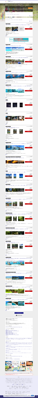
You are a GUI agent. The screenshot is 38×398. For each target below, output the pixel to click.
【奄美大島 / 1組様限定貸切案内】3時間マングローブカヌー (12, 242)
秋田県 (12, 330)
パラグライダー (17, 14)
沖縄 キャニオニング (23, 378)
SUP (14, 14)
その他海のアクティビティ (16, 344)
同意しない (29, 395)
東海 (6, 332)
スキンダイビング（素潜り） (24, 343)
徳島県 (7, 333)
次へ (21, 315)
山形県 (14, 330)
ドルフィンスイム (10, 343)
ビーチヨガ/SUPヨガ (20, 343)
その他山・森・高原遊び (13, 347)
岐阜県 (9, 332)
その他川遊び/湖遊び (15, 349)
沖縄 (6, 335)
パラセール (26, 342)
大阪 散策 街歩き (10, 378)
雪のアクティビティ (7, 352)
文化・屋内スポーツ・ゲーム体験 (9, 338)
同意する (32, 395)
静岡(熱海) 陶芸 (7, 378)
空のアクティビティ (7, 350)
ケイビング (18, 346)
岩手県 (9, 330)
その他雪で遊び (11, 353)
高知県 (9, 333)
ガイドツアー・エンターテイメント (16, 338)
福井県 (11, 331)
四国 (6, 333)
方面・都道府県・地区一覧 (20, 384)
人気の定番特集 (13, 393)
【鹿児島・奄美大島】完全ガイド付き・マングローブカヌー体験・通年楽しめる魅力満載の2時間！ (17, 57)
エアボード (8, 353)
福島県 (16, 330)
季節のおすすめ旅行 (9, 393)
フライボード (7, 343)
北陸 (6, 331)
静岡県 (7, 332)
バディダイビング (11, 344)
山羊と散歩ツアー (8, 114)
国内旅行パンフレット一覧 (24, 392)
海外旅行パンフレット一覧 (22, 393)
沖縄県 (7, 335)
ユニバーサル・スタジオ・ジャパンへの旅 (17, 392)
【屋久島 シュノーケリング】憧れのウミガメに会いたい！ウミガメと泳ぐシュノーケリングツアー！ (17, 72)
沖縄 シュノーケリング (30, 378)
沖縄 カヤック (19, 378)
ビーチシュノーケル (29, 343)
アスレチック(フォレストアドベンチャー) (21, 383)
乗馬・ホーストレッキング (21, 346)
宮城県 (11, 330)
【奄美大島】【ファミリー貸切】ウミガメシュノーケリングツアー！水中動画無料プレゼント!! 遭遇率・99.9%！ (18, 143)
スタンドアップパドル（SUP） (15, 343)
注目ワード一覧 (24, 384)
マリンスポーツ (29, 342)
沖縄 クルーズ (26, 378)
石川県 (9, 331)
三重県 (12, 332)
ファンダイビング (10, 342)
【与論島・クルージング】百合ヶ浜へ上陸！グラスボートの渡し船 (13, 45)
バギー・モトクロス (26, 346)
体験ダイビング (7, 342)
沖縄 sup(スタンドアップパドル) (15, 378)
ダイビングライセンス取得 (15, 342)
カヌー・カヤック (11, 14)
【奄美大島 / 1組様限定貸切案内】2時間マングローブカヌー (12, 127)
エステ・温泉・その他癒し (23, 338)
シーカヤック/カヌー (23, 342)
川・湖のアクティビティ (8, 348)
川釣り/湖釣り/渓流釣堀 (11, 349)
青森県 (7, 330)
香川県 (11, 333)
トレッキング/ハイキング (11, 346)
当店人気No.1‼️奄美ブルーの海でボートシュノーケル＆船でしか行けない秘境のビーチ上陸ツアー (17, 299)
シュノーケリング (7, 14)
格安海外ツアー (17, 393)
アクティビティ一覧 (15, 384)
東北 (6, 330)
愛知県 (11, 332)
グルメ (19, 338)
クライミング (15, 346)
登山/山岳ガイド (7, 346)
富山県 (7, 331)
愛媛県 (12, 333)
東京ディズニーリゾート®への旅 (10, 392)
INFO (6, 54)
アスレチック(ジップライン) (15, 383)
